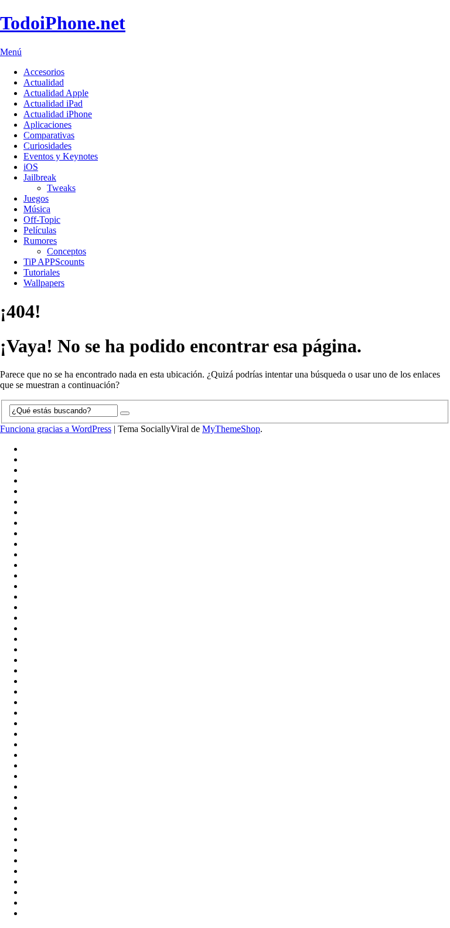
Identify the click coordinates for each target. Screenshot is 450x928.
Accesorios (43, 72)
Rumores (40, 241)
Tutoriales (41, 272)
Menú (11, 52)
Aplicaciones (47, 125)
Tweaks (61, 188)
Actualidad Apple (55, 93)
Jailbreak (39, 177)
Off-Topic (41, 220)
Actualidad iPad (53, 103)
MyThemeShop (231, 429)
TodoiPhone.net (62, 22)
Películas (39, 230)
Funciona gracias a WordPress (55, 429)
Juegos (36, 198)
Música (36, 209)
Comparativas (48, 135)
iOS (30, 167)
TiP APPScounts (53, 262)
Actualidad (43, 82)
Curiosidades (47, 146)
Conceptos (66, 251)
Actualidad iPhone (57, 114)
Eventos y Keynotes (60, 156)
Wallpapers (43, 283)
